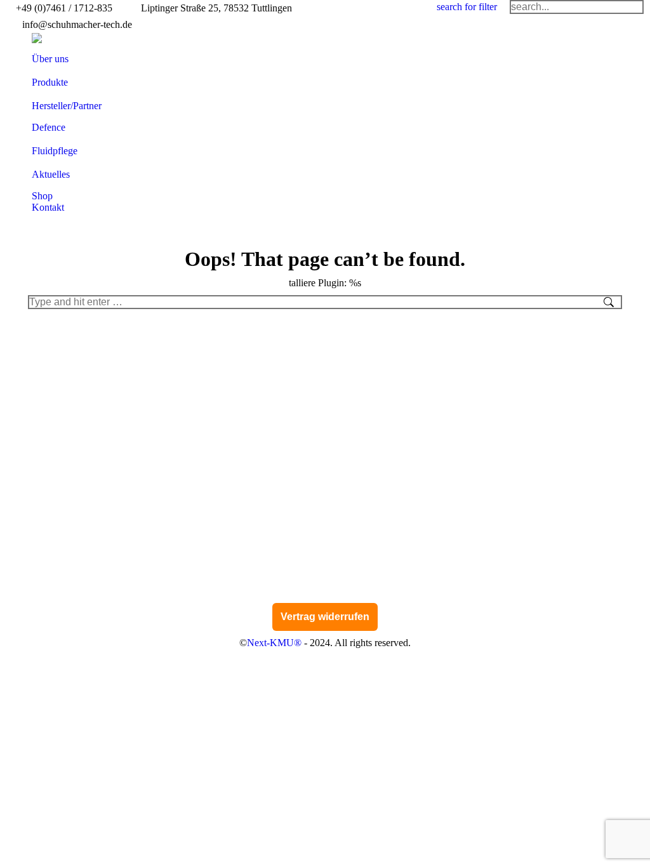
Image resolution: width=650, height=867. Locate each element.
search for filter (467, 6)
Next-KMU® (274, 642)
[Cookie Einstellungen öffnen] (28, 850)
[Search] (577, 7)
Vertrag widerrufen (325, 616)
